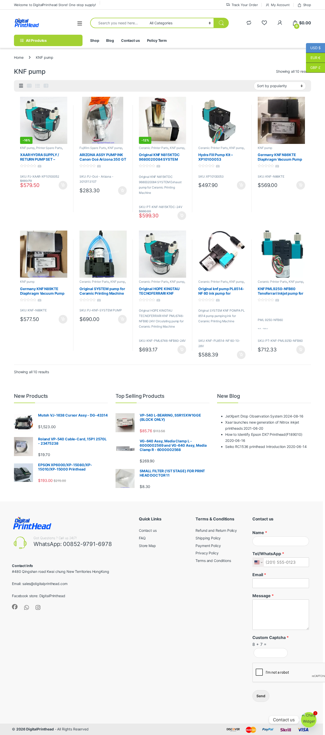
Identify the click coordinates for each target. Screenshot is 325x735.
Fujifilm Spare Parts (92, 148)
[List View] (37, 86)
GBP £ (313, 67)
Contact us (130, 40)
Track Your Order (245, 5)
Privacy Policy (207, 553)
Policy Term (157, 40)
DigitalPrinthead (52, 596)
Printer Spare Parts (49, 148)
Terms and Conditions (213, 560)
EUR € (313, 57)
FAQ (142, 538)
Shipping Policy (208, 538)
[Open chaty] (308, 719)
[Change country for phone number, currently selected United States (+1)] (258, 562)
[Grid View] (29, 86)
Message (263, 595)
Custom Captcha (270, 637)
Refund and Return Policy (216, 530)
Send (260, 696)
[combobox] (118, 23)
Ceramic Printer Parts (153, 148)
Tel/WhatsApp (268, 553)
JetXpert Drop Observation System (254, 416)
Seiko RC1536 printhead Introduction (255, 446)
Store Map (147, 545)
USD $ (313, 48)
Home (18, 57)
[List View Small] (46, 86)
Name (259, 532)
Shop (307, 5)
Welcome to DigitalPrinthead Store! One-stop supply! (55, 5)
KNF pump (27, 148)
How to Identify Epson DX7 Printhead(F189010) (263, 434)
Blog (110, 40)
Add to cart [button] (63, 185)
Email (259, 574)
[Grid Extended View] (21, 86)
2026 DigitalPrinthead (35, 729)
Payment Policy (208, 545)
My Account (280, 5)
